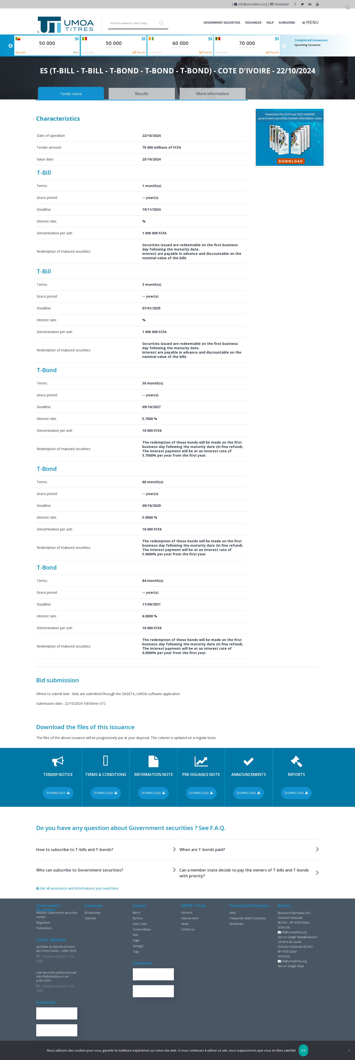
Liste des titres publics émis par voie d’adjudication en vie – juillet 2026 (56, 977)
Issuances (253, 22)
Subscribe (287, 22)
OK (303, 1050)
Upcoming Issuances (307, 45)
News (184, 924)
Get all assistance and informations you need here (78, 888)
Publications (43, 928)
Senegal (138, 946)
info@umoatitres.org (252, 4)
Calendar (90, 918)
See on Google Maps (291, 937)
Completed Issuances (311, 40)
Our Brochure (59, 1030)
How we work (190, 918)
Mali (135, 935)
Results (140, 52)
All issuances (92, 913)
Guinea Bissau (142, 929)
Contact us (187, 929)
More (76, 52)
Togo (136, 951)
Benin (136, 913)
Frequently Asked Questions (247, 918)
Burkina (138, 918)
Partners (186, 913)
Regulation (43, 923)
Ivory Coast (140, 924)
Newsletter (282, 4)
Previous (10, 46)
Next (284, 46)
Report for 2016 (59, 1013)
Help (270, 22)
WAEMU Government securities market (56, 915)
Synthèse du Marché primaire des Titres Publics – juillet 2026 (56, 949)
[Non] (349, 1050)
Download (56, 793)
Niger (136, 940)
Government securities (222, 22)
